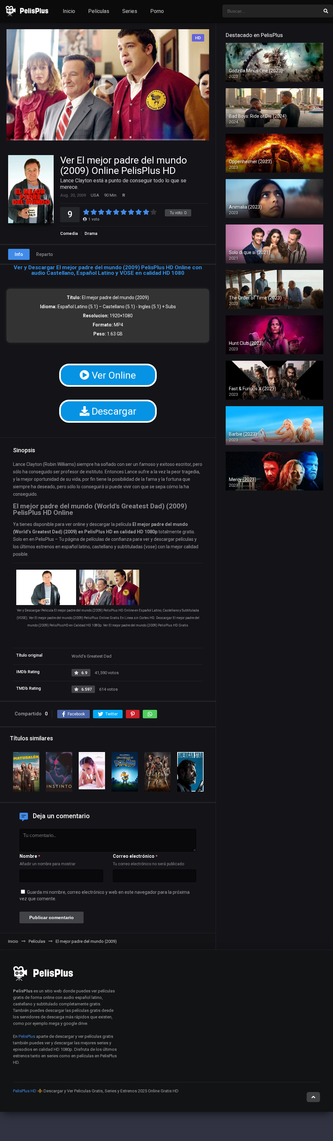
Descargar (112, 411)
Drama (91, 233)
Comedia (69, 233)
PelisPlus (27, 1036)
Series (129, 11)
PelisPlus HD (24, 1090)
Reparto (44, 254)
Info (19, 254)
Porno (157, 11)
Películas (98, 11)
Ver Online (112, 375)
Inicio (69, 11)
